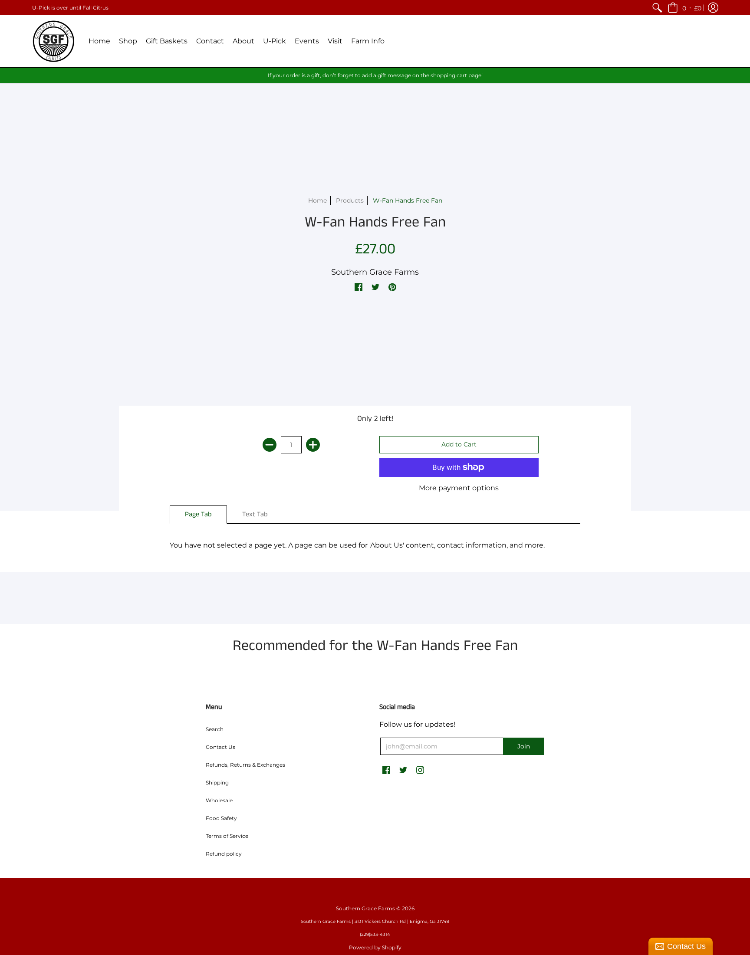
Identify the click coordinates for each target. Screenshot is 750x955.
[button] (684, 7)
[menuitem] (657, 7)
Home (317, 200)
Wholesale (219, 800)
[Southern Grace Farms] (54, 41)
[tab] (198, 514)
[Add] (313, 445)
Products (350, 200)
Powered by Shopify (375, 947)
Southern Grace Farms (375, 272)
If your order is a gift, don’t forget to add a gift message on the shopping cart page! (375, 75)
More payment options (459, 488)
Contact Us (220, 747)
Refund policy (224, 853)
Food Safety (221, 818)
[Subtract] (269, 445)
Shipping (217, 782)
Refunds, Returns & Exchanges (245, 764)
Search (215, 729)
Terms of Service (227, 836)
